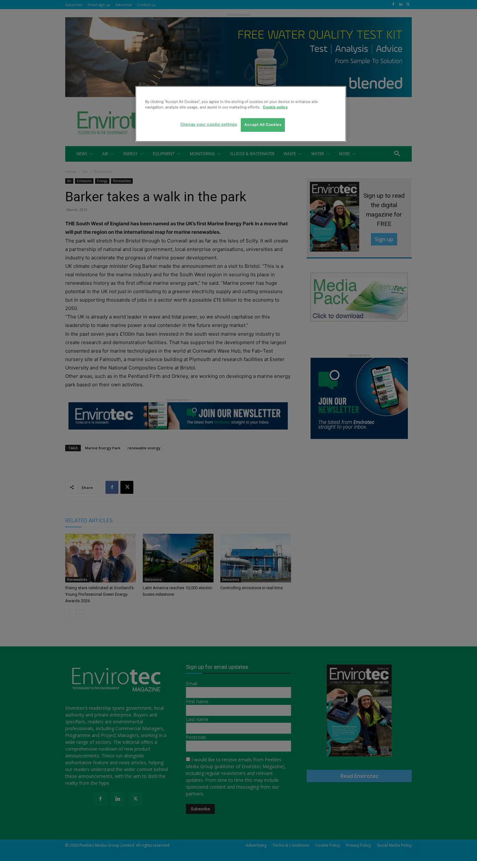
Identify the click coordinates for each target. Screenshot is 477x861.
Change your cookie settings (208, 124)
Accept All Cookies (262, 124)
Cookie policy (275, 107)
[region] (240, 114)
